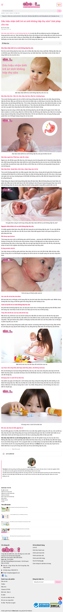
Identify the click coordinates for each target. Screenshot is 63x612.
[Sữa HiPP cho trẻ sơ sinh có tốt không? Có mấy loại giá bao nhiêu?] (5, 523)
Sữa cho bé (24, 16)
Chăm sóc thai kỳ (5, 495)
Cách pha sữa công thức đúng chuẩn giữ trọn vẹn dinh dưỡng (19, 528)
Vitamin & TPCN (5, 589)
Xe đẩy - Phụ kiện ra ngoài (8, 603)
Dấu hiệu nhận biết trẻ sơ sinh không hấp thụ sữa (15, 33)
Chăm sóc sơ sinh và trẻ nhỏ (14, 16)
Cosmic (7, 13)
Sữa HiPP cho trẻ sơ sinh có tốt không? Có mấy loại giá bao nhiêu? (20, 521)
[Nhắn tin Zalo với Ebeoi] (60, 604)
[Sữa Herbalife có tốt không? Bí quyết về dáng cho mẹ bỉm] (5, 509)
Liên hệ (35, 547)
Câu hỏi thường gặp (38, 561)
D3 (14, 13)
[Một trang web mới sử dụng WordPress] (31, 5)
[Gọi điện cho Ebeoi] (60, 600)
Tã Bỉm (3, 584)
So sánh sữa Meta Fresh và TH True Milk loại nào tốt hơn (19, 514)
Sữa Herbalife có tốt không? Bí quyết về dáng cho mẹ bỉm (19, 507)
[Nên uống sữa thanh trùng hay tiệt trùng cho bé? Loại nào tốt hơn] (5, 538)
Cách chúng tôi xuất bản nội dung (42, 563)
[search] (59, 10)
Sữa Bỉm (3, 13)
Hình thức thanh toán (38, 550)
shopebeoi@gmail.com (13, 573)
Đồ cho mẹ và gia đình (7, 600)
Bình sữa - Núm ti (6, 592)
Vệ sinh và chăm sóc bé (7, 597)
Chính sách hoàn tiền (38, 553)
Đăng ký (58, 582)
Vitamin (11, 13)
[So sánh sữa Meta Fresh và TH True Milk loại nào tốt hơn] (5, 516)
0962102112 (14, 570)
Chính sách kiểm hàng (39, 558)
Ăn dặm (3, 595)
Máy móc (17, 13)
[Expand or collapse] (60, 43)
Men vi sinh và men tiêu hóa (7, 496)
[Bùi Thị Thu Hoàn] (31, 462)
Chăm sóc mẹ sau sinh (6, 491)
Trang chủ (4, 16)
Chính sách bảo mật (38, 555)
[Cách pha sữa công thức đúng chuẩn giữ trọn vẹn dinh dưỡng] (5, 530)
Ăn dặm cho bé (4, 490)
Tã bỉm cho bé (4, 500)
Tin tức (3, 501)
